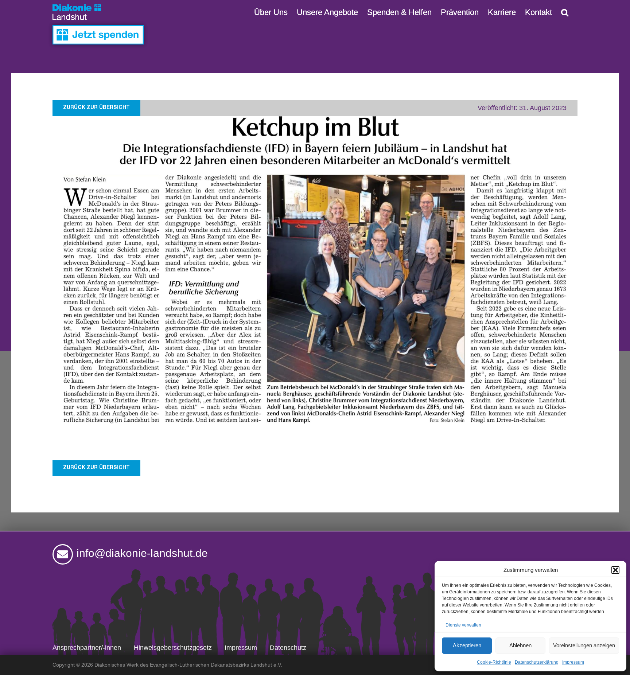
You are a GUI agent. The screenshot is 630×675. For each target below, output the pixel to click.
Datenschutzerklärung (537, 662)
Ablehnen (520, 645)
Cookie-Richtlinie (494, 662)
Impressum (573, 662)
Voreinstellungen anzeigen (584, 645)
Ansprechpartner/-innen (86, 647)
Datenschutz (288, 647)
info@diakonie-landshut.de (142, 553)
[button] (615, 570)
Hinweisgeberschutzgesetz (173, 647)
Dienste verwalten (463, 625)
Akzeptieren (467, 645)
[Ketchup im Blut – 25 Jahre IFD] (315, 119)
